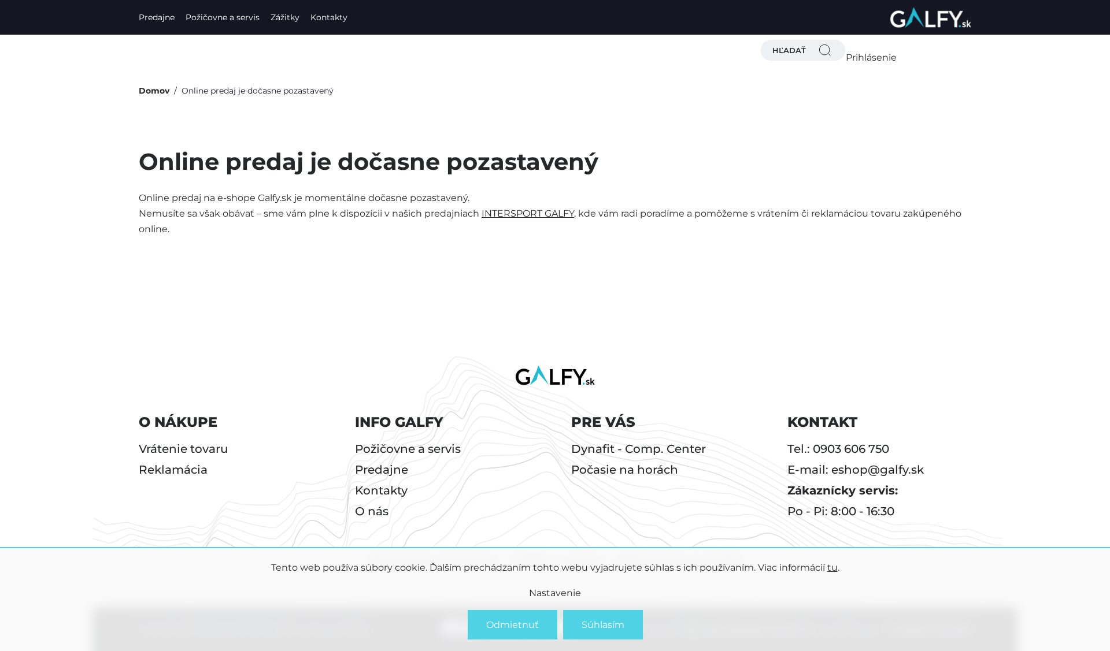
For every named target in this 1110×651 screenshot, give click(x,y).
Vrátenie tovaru (183, 449)
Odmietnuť (512, 624)
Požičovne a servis (223, 17)
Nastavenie (555, 592)
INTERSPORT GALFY (528, 213)
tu (832, 567)
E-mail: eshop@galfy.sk (855, 470)
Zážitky (285, 17)
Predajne (157, 17)
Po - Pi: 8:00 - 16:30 (840, 511)
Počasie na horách (624, 470)
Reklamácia (173, 470)
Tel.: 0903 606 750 (838, 449)
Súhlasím (603, 624)
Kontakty (328, 17)
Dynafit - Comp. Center (638, 449)
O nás (371, 511)
